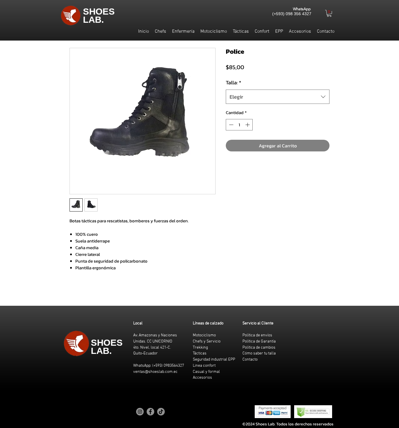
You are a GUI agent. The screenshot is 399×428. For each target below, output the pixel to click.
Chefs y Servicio (207, 341)
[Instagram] (140, 411)
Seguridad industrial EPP (214, 359)
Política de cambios (258, 347)
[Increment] (248, 124)
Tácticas (200, 353)
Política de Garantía (259, 341)
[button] (329, 13)
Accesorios (202, 377)
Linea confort (204, 365)
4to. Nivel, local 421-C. (152, 347)
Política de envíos (257, 335)
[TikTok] (161, 411)
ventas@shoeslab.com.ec (155, 371)
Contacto (250, 359)
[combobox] (277, 97)
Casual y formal (206, 371)
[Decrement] (231, 124)
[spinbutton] (239, 124)
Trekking (200, 347)
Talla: (233, 82)
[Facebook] (150, 411)
